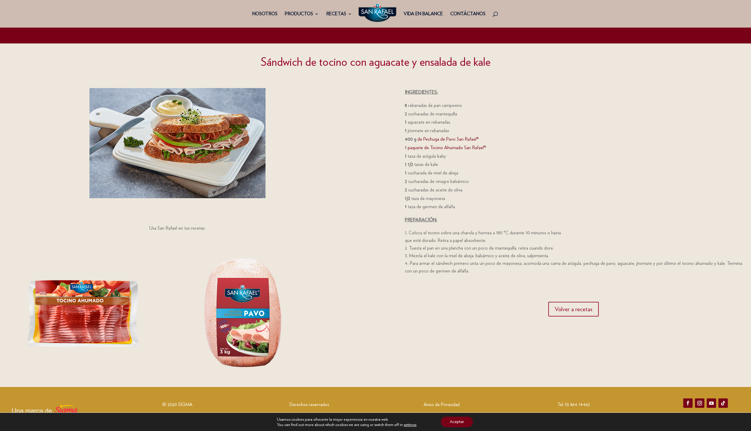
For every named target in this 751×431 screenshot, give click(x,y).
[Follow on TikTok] (723, 403)
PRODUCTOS (299, 14)
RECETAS (336, 14)
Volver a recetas (573, 309)
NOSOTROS (265, 14)
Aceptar (457, 422)
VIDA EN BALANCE (423, 14)
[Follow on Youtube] (711, 403)
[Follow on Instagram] (699, 403)
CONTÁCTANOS (468, 14)
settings (410, 424)
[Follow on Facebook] (688, 403)
